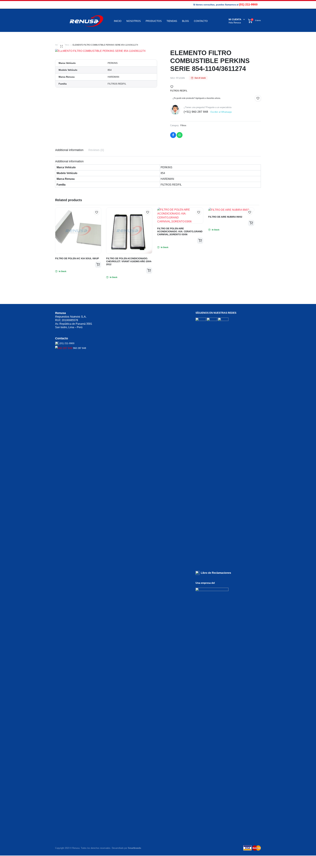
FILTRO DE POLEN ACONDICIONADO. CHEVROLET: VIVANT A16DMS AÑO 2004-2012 (129, 261)
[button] (171, 86)
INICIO (117, 21)
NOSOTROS (133, 21)
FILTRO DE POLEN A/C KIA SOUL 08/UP (77, 258)
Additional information (69, 150)
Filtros (66, 45)
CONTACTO (201, 21)
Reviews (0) (96, 150)
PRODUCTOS (154, 21)
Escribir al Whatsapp (221, 112)
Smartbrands (134, 848)
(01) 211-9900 (248, 4)
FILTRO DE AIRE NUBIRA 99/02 (225, 216)
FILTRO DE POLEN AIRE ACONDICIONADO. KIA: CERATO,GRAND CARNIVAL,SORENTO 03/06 (179, 231)
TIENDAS (172, 21)
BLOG (185, 21)
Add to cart (98, 265)
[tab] (69, 150)
